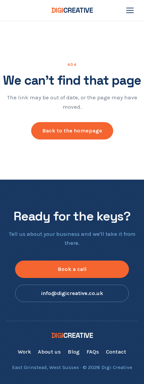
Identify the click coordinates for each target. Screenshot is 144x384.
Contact (116, 352)
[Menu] (130, 10)
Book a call (72, 269)
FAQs (92, 352)
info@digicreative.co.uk (72, 293)
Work (24, 352)
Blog (74, 352)
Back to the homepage (72, 130)
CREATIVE (72, 10)
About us (49, 352)
